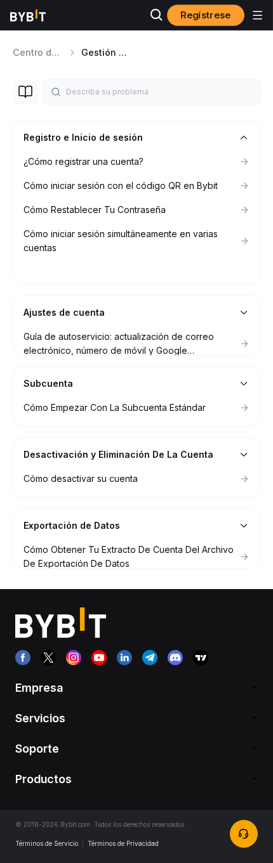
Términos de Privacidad (123, 843)
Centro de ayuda (50, 52)
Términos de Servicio (46, 843)
